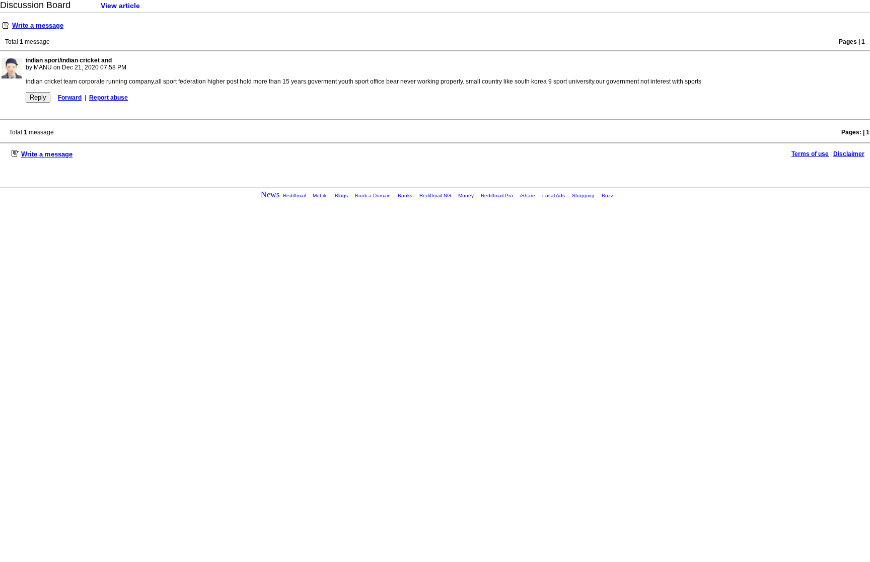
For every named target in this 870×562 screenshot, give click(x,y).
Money (466, 195)
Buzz (607, 195)
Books (405, 195)
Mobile (320, 195)
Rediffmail (294, 195)
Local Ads (553, 195)
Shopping (583, 195)
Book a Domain (373, 195)
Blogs (341, 195)
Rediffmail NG (435, 195)
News (270, 194)
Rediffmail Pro (497, 195)
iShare (527, 195)
